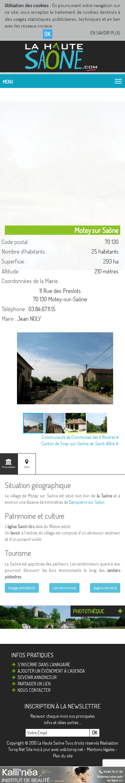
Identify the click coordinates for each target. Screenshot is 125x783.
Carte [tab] (26, 467)
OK (48, 33)
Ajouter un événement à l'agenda (51, 671)
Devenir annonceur (37, 677)
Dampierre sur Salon (86, 502)
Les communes (64, 587)
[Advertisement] (62, 155)
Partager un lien (34, 683)
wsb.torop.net (71, 749)
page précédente (23, 587)
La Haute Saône (51, 743)
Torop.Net (16, 749)
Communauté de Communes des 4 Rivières (79, 437)
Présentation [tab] (8, 467)
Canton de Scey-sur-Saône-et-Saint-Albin (78, 443)
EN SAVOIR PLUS (105, 33)
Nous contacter (34, 690)
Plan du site (62, 755)
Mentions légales (100, 749)
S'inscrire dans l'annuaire (44, 664)
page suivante (104, 587)
